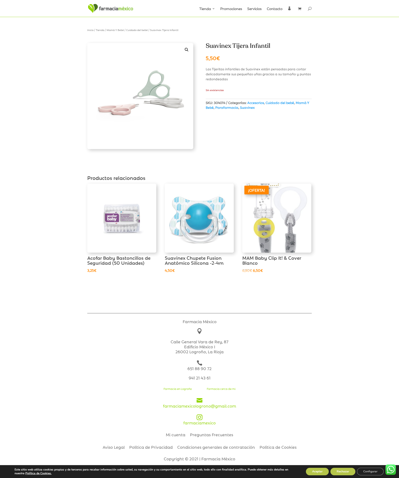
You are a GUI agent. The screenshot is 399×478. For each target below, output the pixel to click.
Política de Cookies (278, 448)
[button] (186, 49)
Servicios (254, 9)
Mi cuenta (175, 435)
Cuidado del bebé (137, 30)
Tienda (205, 9)
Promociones (231, 9)
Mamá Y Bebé (115, 30)
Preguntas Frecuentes (211, 435)
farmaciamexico (199, 419)
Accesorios (255, 102)
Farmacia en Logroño (178, 388)
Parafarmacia (226, 107)
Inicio (90, 30)
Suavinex (247, 107)
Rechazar (343, 471)
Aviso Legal (114, 448)
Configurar (370, 471)
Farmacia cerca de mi (221, 388)
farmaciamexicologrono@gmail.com (199, 403)
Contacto (274, 9)
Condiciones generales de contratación (216, 448)
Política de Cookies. (38, 473)
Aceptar (317, 471)
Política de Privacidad (151, 448)
